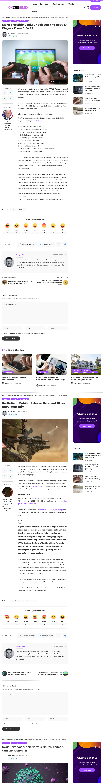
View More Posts (58, 254)
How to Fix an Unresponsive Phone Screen (14, 378)
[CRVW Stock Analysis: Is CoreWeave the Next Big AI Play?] (51, 364)
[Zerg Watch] (18, 7)
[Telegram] (10, 98)
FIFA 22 (22, 209)
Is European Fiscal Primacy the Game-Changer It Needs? (84, 378)
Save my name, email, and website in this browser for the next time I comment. (25, 333)
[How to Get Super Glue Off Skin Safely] (78, 100)
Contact (95, 7)
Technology (23, 20)
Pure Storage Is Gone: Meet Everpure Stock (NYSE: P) (93, 88)
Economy (86, 370)
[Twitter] (10, 92)
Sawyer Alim (11, 33)
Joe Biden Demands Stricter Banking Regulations (8, 125)
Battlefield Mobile (29, 601)
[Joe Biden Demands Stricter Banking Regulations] (7, 114)
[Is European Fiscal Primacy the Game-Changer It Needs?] (86, 364)
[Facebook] (4, 92)
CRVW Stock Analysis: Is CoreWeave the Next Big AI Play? (50, 378)
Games (6, 20)
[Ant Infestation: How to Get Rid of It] (78, 111)
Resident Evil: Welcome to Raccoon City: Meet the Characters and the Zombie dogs (7, 504)
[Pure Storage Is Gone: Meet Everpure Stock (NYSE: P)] (78, 90)
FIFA (13, 209)
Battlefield (15, 601)
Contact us (87, 48)
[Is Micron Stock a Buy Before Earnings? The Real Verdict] (78, 78)
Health (6, 743)
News (14, 20)
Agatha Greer (8, 383)
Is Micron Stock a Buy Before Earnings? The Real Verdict (93, 77)
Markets (76, 372)
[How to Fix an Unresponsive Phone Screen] (17, 364)
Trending (93, 372)
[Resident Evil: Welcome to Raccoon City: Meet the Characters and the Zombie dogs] (7, 492)
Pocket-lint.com (37, 486)
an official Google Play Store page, (51, 510)
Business (76, 370)
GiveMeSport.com (39, 121)
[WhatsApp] (4, 98)
